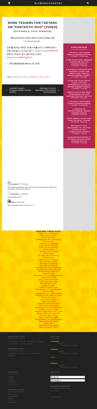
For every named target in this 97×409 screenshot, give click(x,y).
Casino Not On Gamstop (48, 246)
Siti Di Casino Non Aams (48, 279)
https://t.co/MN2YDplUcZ (20, 57)
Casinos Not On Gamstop (48, 234)
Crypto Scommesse (48, 301)
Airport (22, 341)
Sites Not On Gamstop (48, 263)
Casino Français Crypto (48, 287)
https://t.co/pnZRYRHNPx (46, 51)
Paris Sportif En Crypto (48, 251)
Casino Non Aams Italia (48, 281)
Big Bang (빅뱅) (17, 77)
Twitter (41, 77)
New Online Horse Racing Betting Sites (48, 275)
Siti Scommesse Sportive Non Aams (48, 319)
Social (25, 77)
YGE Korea (12, 394)
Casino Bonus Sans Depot (49, 305)
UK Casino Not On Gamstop (48, 255)
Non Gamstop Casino (48, 236)
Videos (47, 77)
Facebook (65, 345)
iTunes (11, 377)
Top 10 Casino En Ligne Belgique (48, 289)
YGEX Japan (12, 396)
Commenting (55, 397)
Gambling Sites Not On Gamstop (48, 240)
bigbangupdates (48, 3)
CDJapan (11, 381)
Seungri (11, 355)
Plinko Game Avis (48, 297)
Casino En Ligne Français (48, 315)
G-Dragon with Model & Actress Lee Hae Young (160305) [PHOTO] (79, 139)
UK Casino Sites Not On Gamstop (48, 267)
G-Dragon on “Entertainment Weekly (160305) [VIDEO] (79, 111)
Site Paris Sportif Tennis (48, 327)
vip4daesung (45, 31)
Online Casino (48, 253)
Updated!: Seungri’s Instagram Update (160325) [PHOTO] (20, 90)
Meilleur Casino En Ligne (48, 309)
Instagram (12, 341)
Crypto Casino (48, 323)
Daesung (36, 353)
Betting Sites (48, 242)
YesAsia (11, 379)
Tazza (23, 344)
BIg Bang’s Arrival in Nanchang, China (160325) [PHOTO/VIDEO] (45, 90)
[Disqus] (32, 153)
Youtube (73, 345)
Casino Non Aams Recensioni (48, 303)
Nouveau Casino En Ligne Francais (48, 293)
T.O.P (28, 353)
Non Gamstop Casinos (48, 261)
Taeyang (21, 353)
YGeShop (11, 383)
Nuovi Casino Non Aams (48, 321)
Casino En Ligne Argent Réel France (48, 311)
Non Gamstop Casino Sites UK (48, 269)
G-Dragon (12, 353)
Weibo (61, 343)
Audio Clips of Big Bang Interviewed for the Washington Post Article (79, 94)
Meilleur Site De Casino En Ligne (48, 295)
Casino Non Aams (48, 238)
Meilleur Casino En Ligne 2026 (48, 313)
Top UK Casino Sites (48, 277)
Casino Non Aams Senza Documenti (48, 307)
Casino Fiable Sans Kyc (48, 299)
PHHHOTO (31, 341)
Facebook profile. (33, 41)
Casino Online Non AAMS (48, 325)
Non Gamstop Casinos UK (48, 271)
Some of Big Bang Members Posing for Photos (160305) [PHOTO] (79, 62)
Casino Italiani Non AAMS (48, 317)
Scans (29, 344)
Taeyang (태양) (33, 77)
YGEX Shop (12, 385)
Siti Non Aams (48, 249)
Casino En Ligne (48, 273)
